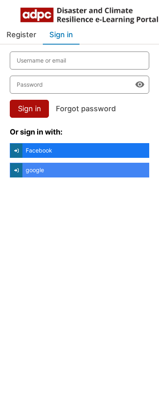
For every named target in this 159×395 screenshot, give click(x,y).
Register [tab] (21, 34)
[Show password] (139, 84)
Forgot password (86, 108)
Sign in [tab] (61, 34)
